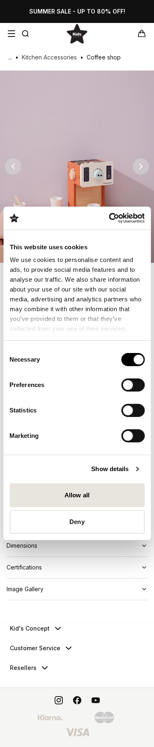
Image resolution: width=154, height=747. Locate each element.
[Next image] (141, 166)
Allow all (77, 495)
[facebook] (77, 700)
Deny (76, 521)
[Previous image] (13, 166)
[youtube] (96, 700)
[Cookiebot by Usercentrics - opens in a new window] (110, 218)
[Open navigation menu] (11, 34)
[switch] (133, 385)
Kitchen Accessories (49, 57)
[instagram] (59, 700)
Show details (110, 468)
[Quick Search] (25, 33)
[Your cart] (141, 33)
